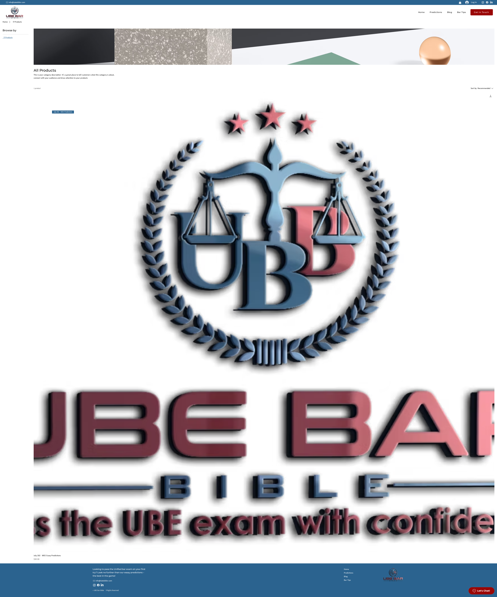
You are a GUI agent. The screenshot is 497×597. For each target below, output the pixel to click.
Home (346, 569)
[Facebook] (487, 2)
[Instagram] (482, 2)
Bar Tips (347, 580)
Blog (346, 577)
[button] (460, 2)
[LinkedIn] (491, 2)
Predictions (348, 573)
